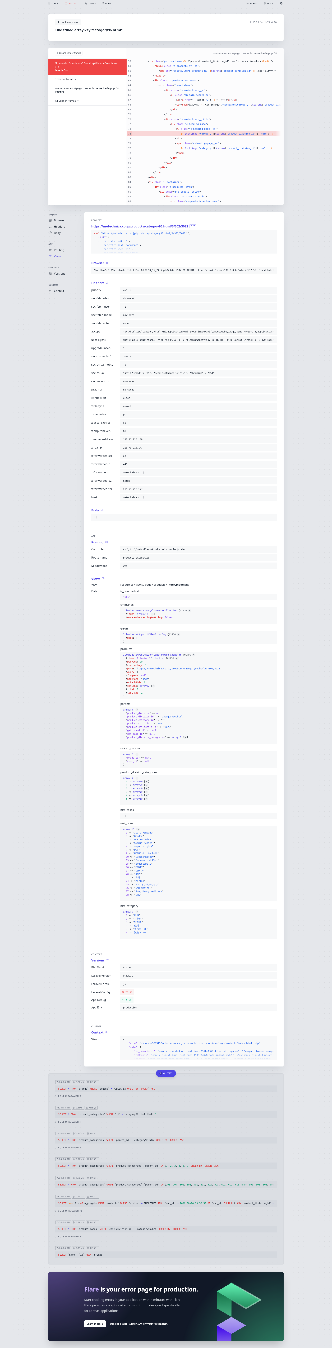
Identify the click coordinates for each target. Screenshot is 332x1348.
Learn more (95, 1323)
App (50, 244)
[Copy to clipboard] (272, 233)
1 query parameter (69, 1096)
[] (155, 725)
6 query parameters (70, 1210)
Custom (53, 284)
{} (156, 612)
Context (53, 267)
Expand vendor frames (70, 52)
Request (53, 214)
